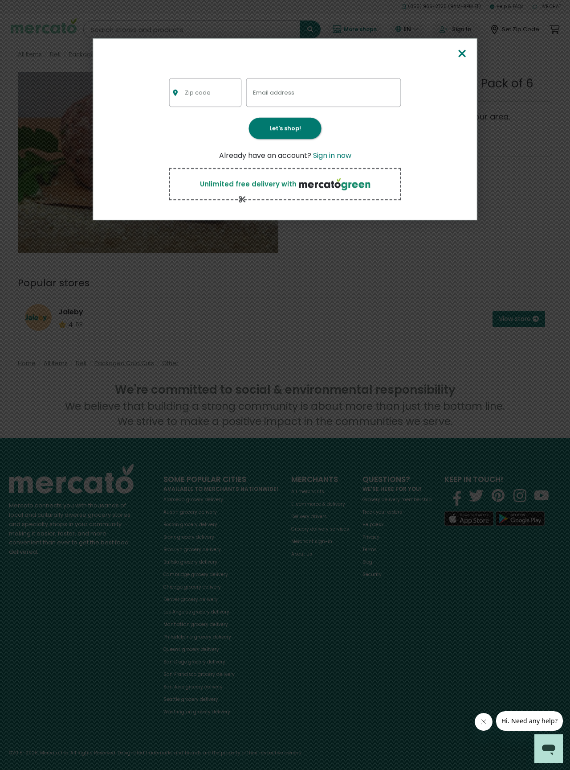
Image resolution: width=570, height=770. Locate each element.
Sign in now (332, 155)
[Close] (462, 54)
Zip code (198, 92)
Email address (273, 92)
